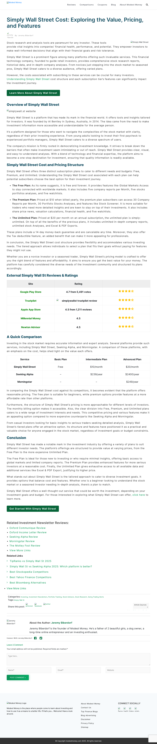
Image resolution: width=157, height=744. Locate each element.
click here (138, 494)
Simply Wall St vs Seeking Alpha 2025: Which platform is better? (51, 566)
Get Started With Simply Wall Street (32, 508)
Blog (113, 4)
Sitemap (84, 727)
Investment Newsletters (37, 597)
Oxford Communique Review (27, 527)
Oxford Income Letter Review (28, 532)
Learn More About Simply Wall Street (33, 92)
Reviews (71, 4)
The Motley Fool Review (24, 545)
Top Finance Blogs (89, 711)
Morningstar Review (22, 541)
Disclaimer (85, 719)
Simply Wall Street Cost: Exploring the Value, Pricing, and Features (75, 22)
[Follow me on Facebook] (35, 639)
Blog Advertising (88, 715)
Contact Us (86, 707)
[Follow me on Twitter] (41, 639)
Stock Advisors (68, 597)
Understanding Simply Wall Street (28, 79)
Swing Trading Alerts (95, 597)
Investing (24, 597)
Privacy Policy (87, 723)
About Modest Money (131, 4)
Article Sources (140, 605)
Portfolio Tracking (54, 597)
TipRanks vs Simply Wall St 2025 (30, 561)
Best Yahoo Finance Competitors (30, 577)
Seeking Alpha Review (23, 536)
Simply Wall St (19, 600)
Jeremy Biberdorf (61, 622)
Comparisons (87, 4)
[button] (147, 4)
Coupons (102, 4)
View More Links (20, 550)
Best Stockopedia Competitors (29, 571)
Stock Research (80, 597)
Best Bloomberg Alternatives (28, 582)
